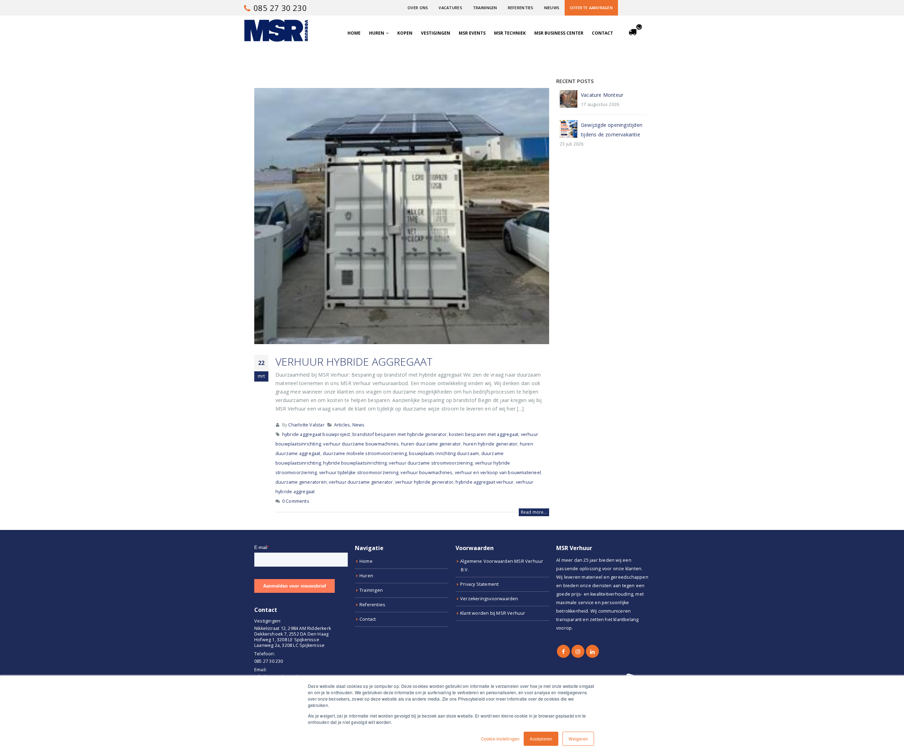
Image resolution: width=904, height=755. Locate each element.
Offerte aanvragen (591, 7)
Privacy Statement (479, 584)
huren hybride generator (490, 444)
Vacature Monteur (602, 95)
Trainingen (485, 7)
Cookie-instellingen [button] (500, 739)
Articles (342, 425)
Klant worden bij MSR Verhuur (492, 613)
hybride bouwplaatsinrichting (355, 463)
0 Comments (295, 501)
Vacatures (450, 7)
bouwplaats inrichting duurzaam (444, 453)
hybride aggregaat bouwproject (316, 434)
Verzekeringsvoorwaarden (489, 599)
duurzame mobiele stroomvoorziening (365, 453)
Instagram (577, 651)
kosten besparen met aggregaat (483, 434)
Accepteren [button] (541, 739)
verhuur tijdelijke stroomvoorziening (358, 473)
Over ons (418, 7)
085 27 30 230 (279, 7)
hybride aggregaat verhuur (484, 482)
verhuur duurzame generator (361, 482)
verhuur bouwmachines (426, 473)
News (358, 425)
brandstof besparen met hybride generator (399, 434)
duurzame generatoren (301, 482)
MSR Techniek (510, 33)
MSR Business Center (558, 33)
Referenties (521, 7)
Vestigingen (435, 33)
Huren (376, 33)
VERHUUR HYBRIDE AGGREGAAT (354, 361)
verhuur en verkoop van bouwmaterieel (498, 473)
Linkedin (592, 651)
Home (354, 33)
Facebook (563, 651)
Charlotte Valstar (306, 425)
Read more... (534, 512)
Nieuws (552, 7)
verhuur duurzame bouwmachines (361, 444)
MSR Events (472, 33)
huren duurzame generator (431, 444)
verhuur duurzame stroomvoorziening (430, 463)
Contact (602, 33)
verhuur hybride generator (424, 482)
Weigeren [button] (578, 739)
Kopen (404, 33)
